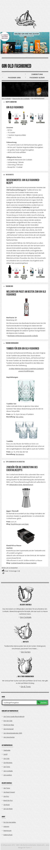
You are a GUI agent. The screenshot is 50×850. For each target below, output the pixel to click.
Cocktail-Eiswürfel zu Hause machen (23, 563)
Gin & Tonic (26, 686)
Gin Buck (6, 805)
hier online (19, 417)
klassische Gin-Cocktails (21, 98)
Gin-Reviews (7, 763)
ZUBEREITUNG (37, 74)
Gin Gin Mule (8, 809)
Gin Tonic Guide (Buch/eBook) (13, 716)
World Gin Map (8, 725)
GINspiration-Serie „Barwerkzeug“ (21, 485)
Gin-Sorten (25, 652)
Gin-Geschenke (9, 737)
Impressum (7, 830)
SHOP (5, 754)
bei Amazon (20, 454)
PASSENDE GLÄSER (37, 77)
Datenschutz (7, 835)
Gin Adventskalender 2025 (12, 733)
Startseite (6, 750)
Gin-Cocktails (6, 98)
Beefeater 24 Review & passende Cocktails (23, 336)
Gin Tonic (6, 767)
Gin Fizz (6, 796)
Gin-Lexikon (7, 775)
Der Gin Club (7, 721)
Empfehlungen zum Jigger (20, 524)
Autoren (6, 826)
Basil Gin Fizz (8, 800)
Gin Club (6, 758)
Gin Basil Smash (9, 792)
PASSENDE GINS (14, 77)
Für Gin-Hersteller (9, 822)
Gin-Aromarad (8, 729)
